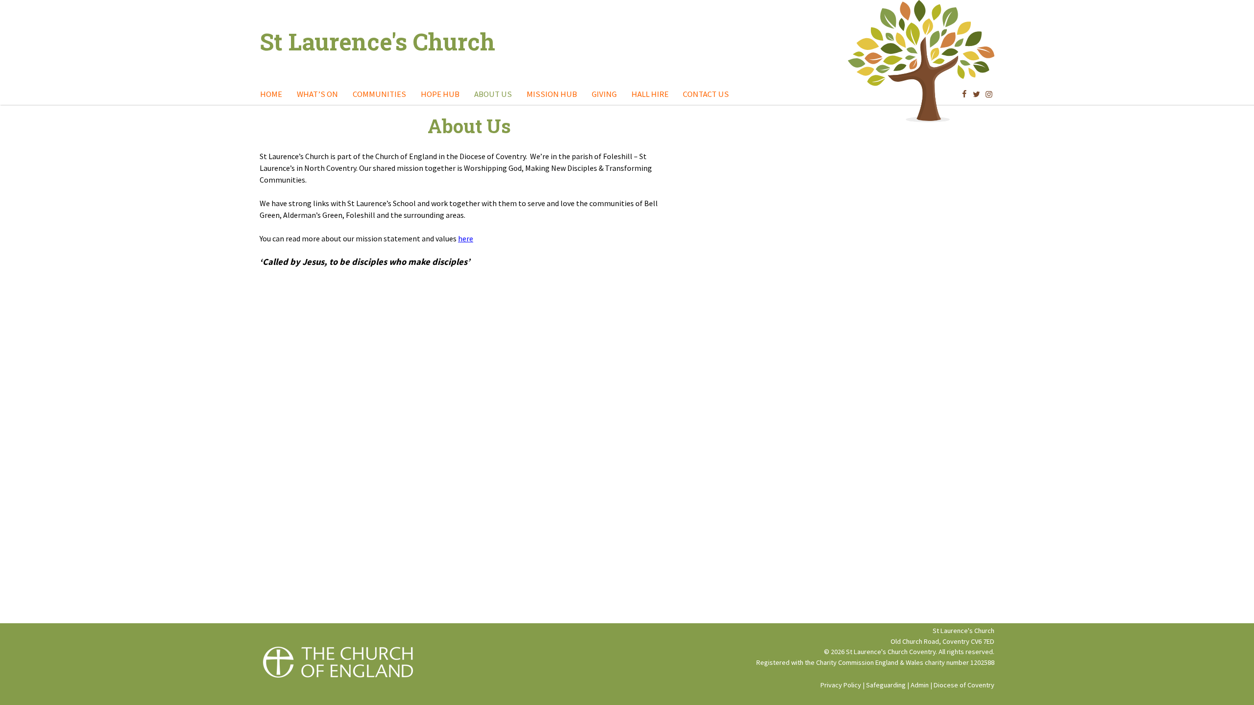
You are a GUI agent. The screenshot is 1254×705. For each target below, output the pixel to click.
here (465, 238)
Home (271, 94)
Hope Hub (440, 94)
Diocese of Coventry (964, 685)
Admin (920, 685)
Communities (379, 94)
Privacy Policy (840, 685)
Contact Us (706, 94)
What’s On (317, 94)
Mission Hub (552, 94)
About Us (493, 94)
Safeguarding (886, 685)
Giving (604, 94)
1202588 (982, 662)
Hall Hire (650, 94)
